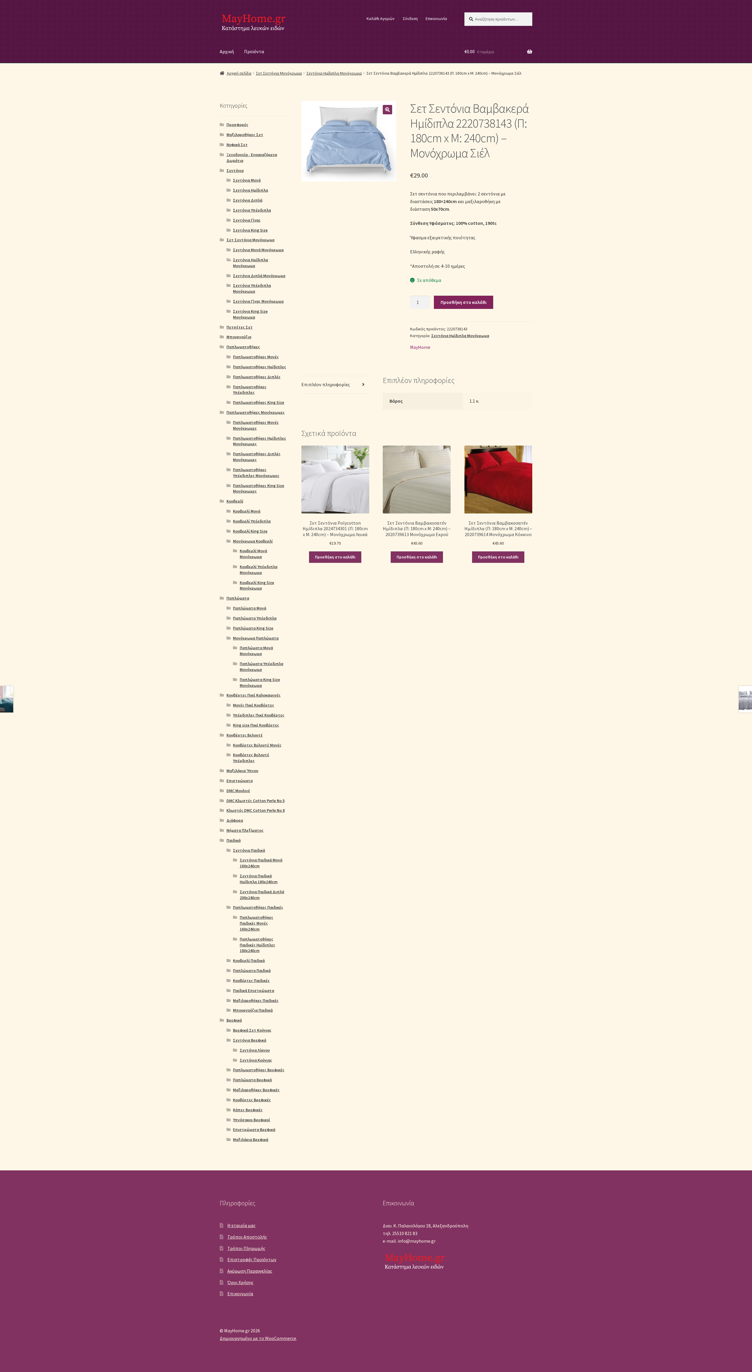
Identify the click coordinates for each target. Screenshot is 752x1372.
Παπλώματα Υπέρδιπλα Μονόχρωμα (261, 666)
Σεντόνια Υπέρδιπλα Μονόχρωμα (252, 288)
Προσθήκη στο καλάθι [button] (335, 557)
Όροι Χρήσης (240, 1282)
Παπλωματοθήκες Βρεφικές (258, 1069)
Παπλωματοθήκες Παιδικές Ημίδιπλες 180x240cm (257, 944)
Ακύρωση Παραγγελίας (249, 1271)
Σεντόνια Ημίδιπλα (250, 190)
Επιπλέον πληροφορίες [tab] (325, 384)
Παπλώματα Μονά (249, 608)
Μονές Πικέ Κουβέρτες (253, 705)
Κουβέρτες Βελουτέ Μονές (257, 745)
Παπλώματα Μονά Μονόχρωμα (256, 650)
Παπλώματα (237, 598)
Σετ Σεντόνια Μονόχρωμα (279, 73)
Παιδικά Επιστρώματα (253, 990)
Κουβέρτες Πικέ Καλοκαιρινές (253, 695)
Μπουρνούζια (238, 336)
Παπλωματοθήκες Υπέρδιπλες (249, 389)
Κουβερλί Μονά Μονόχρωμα (253, 553)
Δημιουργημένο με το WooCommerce (258, 1338)
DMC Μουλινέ (238, 790)
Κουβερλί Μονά (246, 511)
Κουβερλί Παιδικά (249, 960)
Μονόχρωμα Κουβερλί (253, 541)
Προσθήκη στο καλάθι (463, 302)
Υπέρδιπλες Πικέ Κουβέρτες (258, 715)
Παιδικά (233, 840)
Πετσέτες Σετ (239, 327)
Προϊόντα (254, 51)
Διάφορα (234, 820)
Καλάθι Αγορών (381, 18)
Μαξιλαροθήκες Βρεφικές (256, 1089)
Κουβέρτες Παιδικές (251, 980)
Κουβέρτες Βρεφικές (252, 1099)
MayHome (420, 347)
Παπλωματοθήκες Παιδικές (258, 907)
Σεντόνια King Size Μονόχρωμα (250, 314)
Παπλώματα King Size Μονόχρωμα (260, 682)
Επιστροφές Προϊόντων (251, 1259)
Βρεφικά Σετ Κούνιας (252, 1030)
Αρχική (227, 51)
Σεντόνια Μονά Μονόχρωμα (258, 249)
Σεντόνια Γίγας (247, 220)
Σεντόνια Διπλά (247, 200)
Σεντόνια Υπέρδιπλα (252, 210)
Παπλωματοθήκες (243, 346)
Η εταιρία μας (241, 1225)
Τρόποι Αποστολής (247, 1237)
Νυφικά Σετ (237, 144)
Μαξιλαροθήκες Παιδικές (255, 1000)
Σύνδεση (410, 18)
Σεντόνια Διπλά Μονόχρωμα (259, 275)
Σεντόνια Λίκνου (255, 1050)
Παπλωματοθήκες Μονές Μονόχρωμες (256, 425)
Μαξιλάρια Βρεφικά (250, 1139)
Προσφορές (237, 124)
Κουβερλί (234, 501)
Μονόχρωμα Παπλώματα (255, 638)
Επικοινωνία (436, 18)
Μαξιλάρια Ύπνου (242, 770)
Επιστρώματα (239, 780)
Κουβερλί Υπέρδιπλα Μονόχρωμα (258, 569)
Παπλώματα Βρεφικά (252, 1079)
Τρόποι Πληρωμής (246, 1248)
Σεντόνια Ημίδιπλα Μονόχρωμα (334, 73)
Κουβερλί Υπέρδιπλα (252, 521)
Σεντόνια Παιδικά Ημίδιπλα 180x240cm (259, 878)
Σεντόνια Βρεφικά (249, 1040)
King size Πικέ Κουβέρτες (256, 725)
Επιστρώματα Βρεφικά (254, 1129)
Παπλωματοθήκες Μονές (256, 356)
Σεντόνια (235, 170)
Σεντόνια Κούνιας (256, 1060)
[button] (387, 109)
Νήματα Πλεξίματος (244, 830)
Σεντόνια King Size (250, 230)
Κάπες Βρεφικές (248, 1109)
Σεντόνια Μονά (247, 180)
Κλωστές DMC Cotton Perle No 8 (255, 810)
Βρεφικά (234, 1020)
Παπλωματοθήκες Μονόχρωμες (255, 412)
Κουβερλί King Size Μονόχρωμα (257, 585)
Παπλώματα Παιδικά (252, 970)
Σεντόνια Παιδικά (249, 850)
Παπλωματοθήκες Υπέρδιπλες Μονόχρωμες (256, 472)
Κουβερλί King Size (250, 531)
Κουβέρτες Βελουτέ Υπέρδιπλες (251, 757)
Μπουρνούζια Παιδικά (253, 1010)
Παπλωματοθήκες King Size (258, 402)
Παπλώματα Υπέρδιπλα (254, 618)
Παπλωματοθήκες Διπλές (257, 376)
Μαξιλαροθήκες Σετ (244, 134)
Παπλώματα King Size (253, 628)
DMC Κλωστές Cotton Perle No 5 (255, 800)
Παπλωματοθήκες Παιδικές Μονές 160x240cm (256, 923)
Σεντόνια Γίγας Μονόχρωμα (258, 301)
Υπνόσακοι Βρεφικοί (251, 1119)
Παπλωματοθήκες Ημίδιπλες (259, 366)
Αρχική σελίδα (239, 73)
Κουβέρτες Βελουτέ (244, 735)
